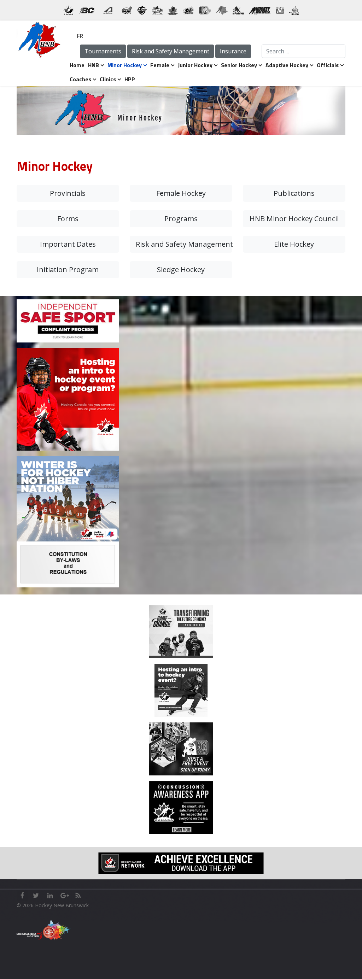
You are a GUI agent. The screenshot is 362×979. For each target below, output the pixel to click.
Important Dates (68, 244)
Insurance (233, 51)
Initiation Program (68, 269)
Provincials (68, 193)
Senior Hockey (239, 65)
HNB (93, 65)
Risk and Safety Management (170, 51)
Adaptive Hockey (286, 65)
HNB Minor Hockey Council (294, 218)
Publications (294, 193)
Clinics (108, 79)
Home (77, 65)
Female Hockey (181, 193)
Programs (181, 218)
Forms (67, 218)
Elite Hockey (294, 244)
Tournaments (102, 51)
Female (159, 65)
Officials (328, 65)
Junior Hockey (195, 65)
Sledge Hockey (181, 269)
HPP (129, 79)
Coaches (80, 79)
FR (80, 36)
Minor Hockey (124, 65)
